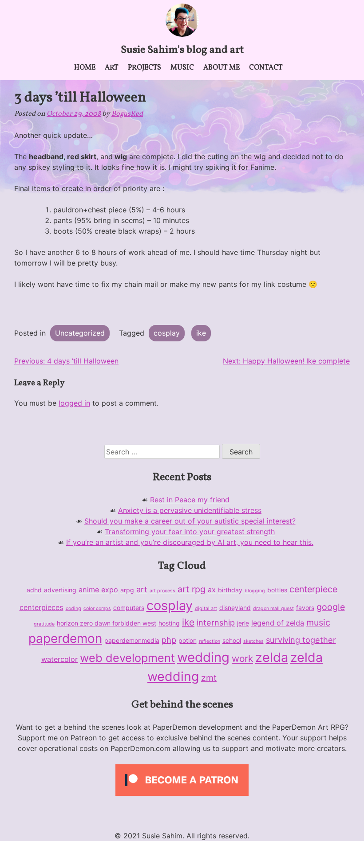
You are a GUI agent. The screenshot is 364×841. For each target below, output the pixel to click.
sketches (253, 641)
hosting (169, 623)
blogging (255, 591)
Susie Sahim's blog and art (182, 50)
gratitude (44, 624)
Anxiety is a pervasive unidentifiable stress (189, 510)
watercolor (59, 659)
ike (201, 333)
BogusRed (127, 114)
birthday (230, 590)
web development (127, 658)
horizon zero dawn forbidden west (106, 623)
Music (182, 68)
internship (216, 622)
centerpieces (41, 607)
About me (221, 68)
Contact (266, 68)
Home (84, 68)
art (141, 589)
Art (112, 68)
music (318, 622)
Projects (144, 68)
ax (212, 589)
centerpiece (313, 589)
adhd (34, 590)
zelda (271, 657)
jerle (243, 623)
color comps (97, 608)
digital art (206, 608)
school (231, 640)
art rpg (192, 589)
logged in (74, 403)
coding (73, 608)
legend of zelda (277, 622)
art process (162, 591)
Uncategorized (80, 333)
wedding (203, 657)
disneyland (235, 607)
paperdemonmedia (131, 640)
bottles (277, 590)
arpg (127, 590)
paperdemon (65, 638)
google (331, 607)
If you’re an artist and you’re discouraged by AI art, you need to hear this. (189, 542)
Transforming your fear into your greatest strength (190, 531)
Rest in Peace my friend (189, 499)
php (169, 640)
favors (305, 607)
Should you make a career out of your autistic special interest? (190, 520)
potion (187, 640)
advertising (60, 590)
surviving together (301, 640)
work (242, 658)
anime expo (98, 589)
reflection (209, 641)
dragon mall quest (273, 608)
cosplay (167, 333)
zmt (209, 678)
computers (128, 607)
